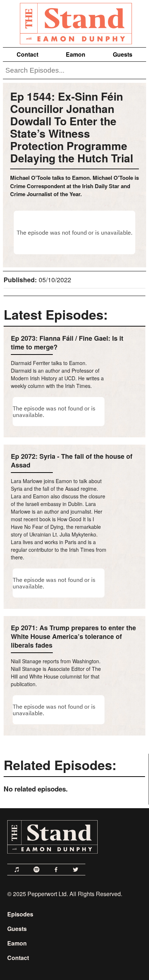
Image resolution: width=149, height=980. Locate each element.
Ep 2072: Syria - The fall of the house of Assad (71, 460)
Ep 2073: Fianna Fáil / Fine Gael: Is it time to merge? (67, 342)
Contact (27, 54)
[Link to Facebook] (56, 869)
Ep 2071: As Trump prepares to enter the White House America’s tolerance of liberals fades (73, 636)
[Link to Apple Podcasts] (17, 869)
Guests (122, 54)
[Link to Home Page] (74, 22)
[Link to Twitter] (75, 869)
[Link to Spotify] (36, 869)
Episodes (20, 914)
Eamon (75, 54)
